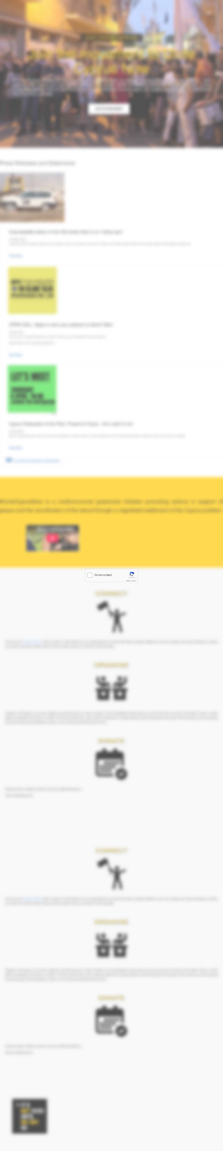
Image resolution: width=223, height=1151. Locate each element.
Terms (134, 581)
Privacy (128, 581)
